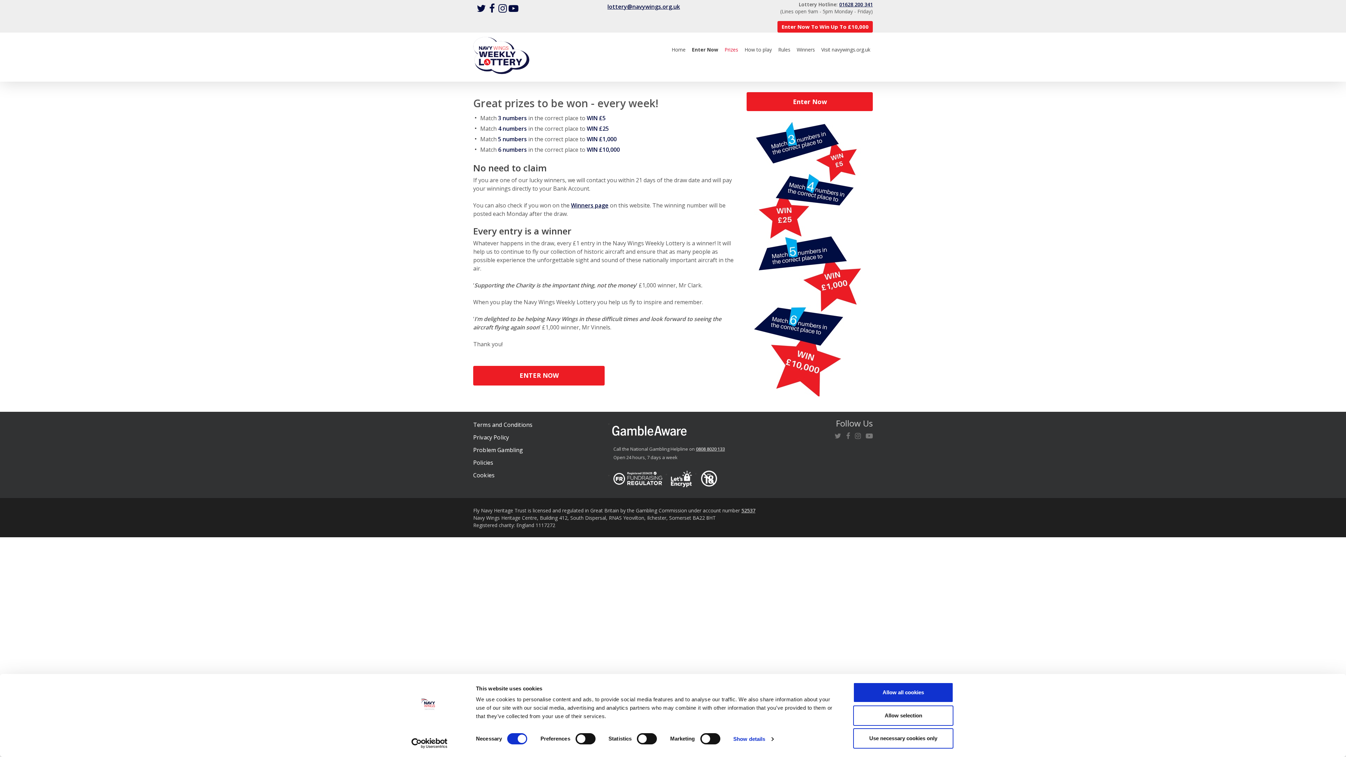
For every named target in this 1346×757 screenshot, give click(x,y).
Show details (749, 739)
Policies (483, 462)
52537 (748, 510)
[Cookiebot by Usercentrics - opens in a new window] (429, 743)
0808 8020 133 (710, 449)
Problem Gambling (498, 450)
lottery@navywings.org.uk (643, 7)
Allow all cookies (903, 692)
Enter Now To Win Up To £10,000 (825, 26)
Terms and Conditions (502, 425)
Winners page (590, 205)
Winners (806, 49)
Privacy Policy (491, 437)
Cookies (484, 475)
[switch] (586, 738)
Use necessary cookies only (903, 738)
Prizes (731, 49)
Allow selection (903, 715)
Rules (784, 49)
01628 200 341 (856, 4)
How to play (758, 49)
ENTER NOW (539, 375)
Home (679, 49)
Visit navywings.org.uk (845, 49)
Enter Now (810, 101)
